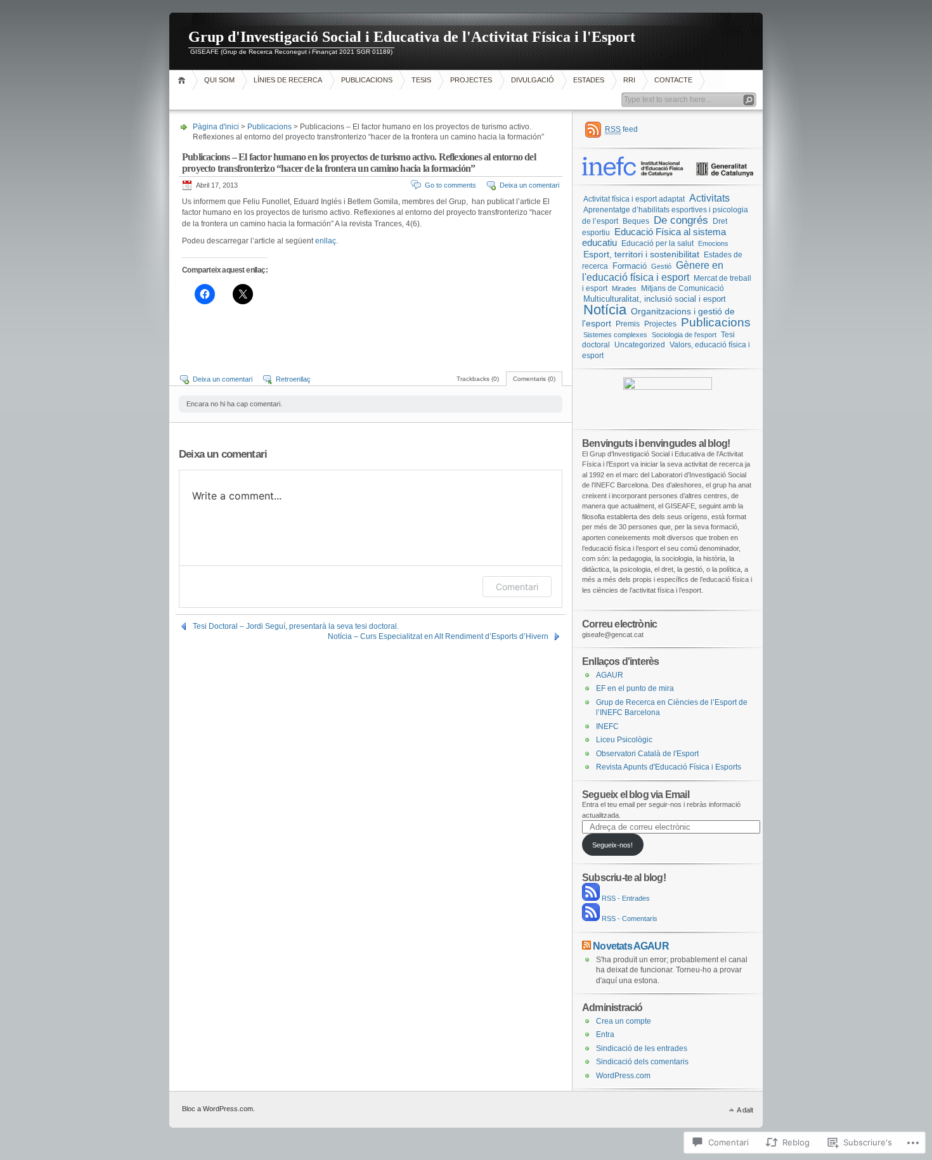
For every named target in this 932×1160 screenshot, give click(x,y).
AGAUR (609, 675)
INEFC (607, 726)
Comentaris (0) (534, 378)
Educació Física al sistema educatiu (654, 237)
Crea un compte (623, 1021)
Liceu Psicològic (624, 739)
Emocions (713, 243)
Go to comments (450, 185)
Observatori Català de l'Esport (647, 753)
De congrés (681, 220)
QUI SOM (219, 80)
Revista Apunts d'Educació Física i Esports (668, 767)
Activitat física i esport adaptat (634, 199)
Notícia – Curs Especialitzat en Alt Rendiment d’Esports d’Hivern (438, 636)
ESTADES (588, 80)
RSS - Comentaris (629, 918)
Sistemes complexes (615, 334)
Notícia (604, 310)
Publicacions (269, 126)
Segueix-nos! (612, 845)
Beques (636, 221)
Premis (628, 324)
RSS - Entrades (626, 898)
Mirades (624, 288)
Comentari (517, 586)
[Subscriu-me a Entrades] (591, 898)
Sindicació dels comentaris (642, 1061)
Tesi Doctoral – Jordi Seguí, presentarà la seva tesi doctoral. (296, 626)
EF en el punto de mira (635, 688)
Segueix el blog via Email (635, 794)
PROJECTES (471, 80)
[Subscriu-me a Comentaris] (591, 918)
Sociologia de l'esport (684, 334)
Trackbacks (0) (477, 378)
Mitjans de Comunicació (682, 288)
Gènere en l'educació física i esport (652, 271)
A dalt (745, 1110)
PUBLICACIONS (366, 80)
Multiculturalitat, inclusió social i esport (654, 299)
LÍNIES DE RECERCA (288, 80)
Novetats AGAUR (631, 945)
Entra (605, 1034)
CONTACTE (673, 80)
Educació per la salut (657, 243)
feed (621, 129)
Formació (629, 266)
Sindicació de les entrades (641, 1048)
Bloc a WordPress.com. (218, 1108)
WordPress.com (623, 1075)
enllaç (325, 240)
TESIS (421, 80)
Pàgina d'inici (183, 80)
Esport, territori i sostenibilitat (641, 254)
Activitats (709, 198)
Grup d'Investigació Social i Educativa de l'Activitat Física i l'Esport (411, 37)
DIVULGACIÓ (532, 80)
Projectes (660, 323)
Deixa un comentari (529, 185)
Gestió (661, 266)
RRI (629, 80)
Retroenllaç (293, 379)
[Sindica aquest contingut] (586, 945)
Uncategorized (639, 344)
